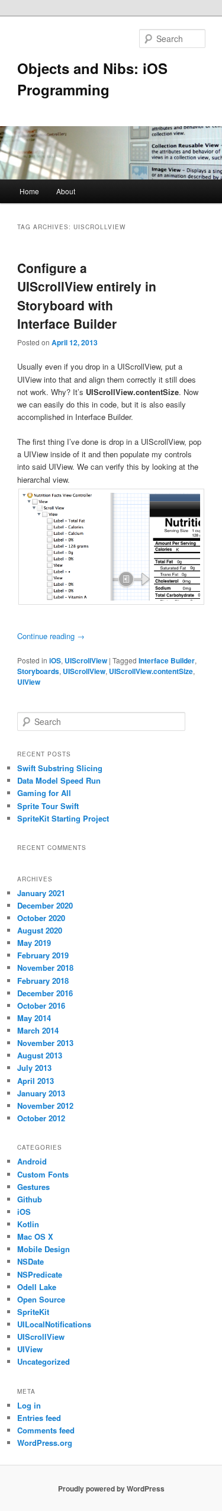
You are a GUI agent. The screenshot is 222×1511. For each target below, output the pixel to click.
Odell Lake (36, 1286)
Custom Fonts (43, 1174)
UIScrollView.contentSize (151, 671)
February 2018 (43, 980)
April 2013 (35, 1080)
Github (29, 1199)
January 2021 (41, 893)
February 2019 (43, 955)
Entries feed (39, 1417)
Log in (29, 1405)
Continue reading (51, 635)
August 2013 (39, 1055)
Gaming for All (44, 792)
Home (29, 191)
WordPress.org (44, 1442)
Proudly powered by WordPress (111, 1488)
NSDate (30, 1261)
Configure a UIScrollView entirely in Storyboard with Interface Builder (86, 296)
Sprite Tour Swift (48, 805)
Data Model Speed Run (59, 780)
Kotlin (28, 1224)
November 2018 (45, 967)
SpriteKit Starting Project (63, 818)
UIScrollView (86, 660)
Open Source (41, 1299)
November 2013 (45, 1042)
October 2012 (41, 1118)
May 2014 (34, 1018)
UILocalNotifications (54, 1324)
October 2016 (41, 1005)
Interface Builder (167, 660)
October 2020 (41, 917)
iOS (55, 660)
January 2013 (41, 1093)
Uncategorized (43, 1361)
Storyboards (38, 671)
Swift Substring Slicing (59, 768)
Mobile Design (43, 1249)
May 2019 (34, 942)
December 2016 (45, 993)
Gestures (33, 1186)
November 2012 (45, 1105)
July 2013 (34, 1067)
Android (32, 1161)
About (65, 191)
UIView (28, 681)
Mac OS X (35, 1236)
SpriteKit (33, 1311)
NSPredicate (39, 1274)
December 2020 (45, 905)
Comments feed (46, 1430)
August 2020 (39, 930)
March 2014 (38, 1030)
